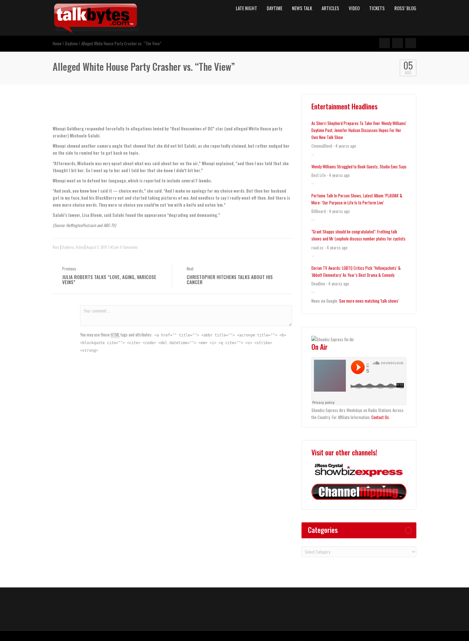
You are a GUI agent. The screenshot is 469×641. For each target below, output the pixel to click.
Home (57, 43)
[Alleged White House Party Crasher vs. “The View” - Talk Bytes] (96, 17)
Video (354, 7)
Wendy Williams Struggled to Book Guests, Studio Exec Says (358, 166)
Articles (330, 7)
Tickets (377, 7)
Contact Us (380, 417)
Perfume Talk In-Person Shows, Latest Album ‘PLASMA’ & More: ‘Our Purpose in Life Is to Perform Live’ (356, 199)
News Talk (302, 7)
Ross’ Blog (405, 7)
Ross (56, 247)
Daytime (274, 7)
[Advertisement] (127, 110)
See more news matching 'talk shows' (369, 301)
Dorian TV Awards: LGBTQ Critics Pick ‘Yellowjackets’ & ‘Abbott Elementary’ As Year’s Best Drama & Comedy (356, 271)
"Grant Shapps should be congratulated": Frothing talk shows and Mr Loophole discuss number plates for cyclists (358, 235)
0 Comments (129, 247)
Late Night (246, 7)
